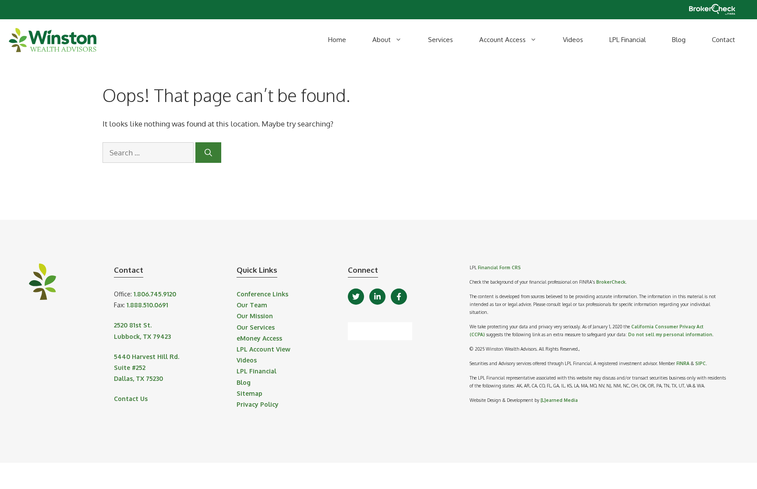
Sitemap (249, 393)
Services (440, 39)
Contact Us (131, 398)
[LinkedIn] (377, 296)
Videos (573, 39)
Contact (723, 39)
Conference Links (262, 294)
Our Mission (255, 316)
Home (337, 39)
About (381, 39)
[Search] (208, 152)
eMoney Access (259, 338)
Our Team (252, 305)
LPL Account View (263, 349)
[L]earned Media (559, 400)
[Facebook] (399, 296)
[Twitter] (356, 296)
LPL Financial (627, 39)
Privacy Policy (258, 404)
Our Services (256, 327)
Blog (679, 39)
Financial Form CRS (499, 267)
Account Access (502, 39)
